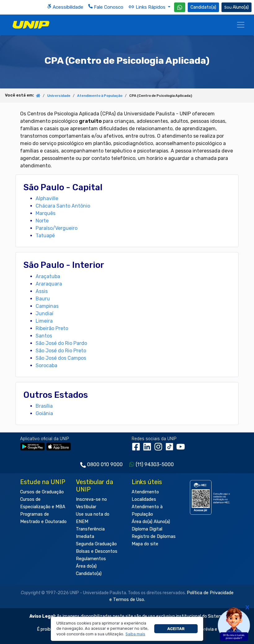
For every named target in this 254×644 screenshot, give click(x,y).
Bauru (43, 299)
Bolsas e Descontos (96, 551)
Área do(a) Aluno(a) (151, 521)
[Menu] (240, 25)
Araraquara (49, 284)
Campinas (47, 306)
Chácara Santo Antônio (63, 206)
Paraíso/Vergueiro (56, 228)
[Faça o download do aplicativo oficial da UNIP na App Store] (58, 446)
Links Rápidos (150, 7)
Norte (42, 221)
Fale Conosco (108, 7)
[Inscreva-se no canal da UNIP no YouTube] (181, 449)
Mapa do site (145, 544)
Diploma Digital (147, 529)
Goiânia (44, 413)
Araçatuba (48, 276)
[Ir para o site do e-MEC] (210, 497)
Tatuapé (45, 235)
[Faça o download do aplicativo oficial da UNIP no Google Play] (32, 446)
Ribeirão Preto (52, 328)
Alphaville (47, 198)
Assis (42, 291)
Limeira (44, 321)
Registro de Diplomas (154, 536)
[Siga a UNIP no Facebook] (137, 449)
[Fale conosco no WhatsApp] (179, 7)
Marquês (45, 213)
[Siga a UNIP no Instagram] (159, 449)
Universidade (58, 96)
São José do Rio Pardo (61, 343)
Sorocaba (46, 365)
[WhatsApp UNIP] (179, 7)
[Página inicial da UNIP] (38, 96)
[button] (135, 634)
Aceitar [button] (176, 628)
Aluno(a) (241, 7)
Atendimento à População (99, 96)
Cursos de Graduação (42, 492)
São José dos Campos (61, 358)
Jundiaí (44, 313)
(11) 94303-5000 (155, 464)
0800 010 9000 (105, 464)
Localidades (144, 499)
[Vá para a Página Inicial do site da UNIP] (31, 25)
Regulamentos (91, 558)
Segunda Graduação (96, 544)
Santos (44, 336)
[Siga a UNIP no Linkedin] (148, 449)
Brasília (44, 406)
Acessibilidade (67, 7)
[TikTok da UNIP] (170, 449)
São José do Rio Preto (61, 351)
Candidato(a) (203, 7)
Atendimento (145, 492)
